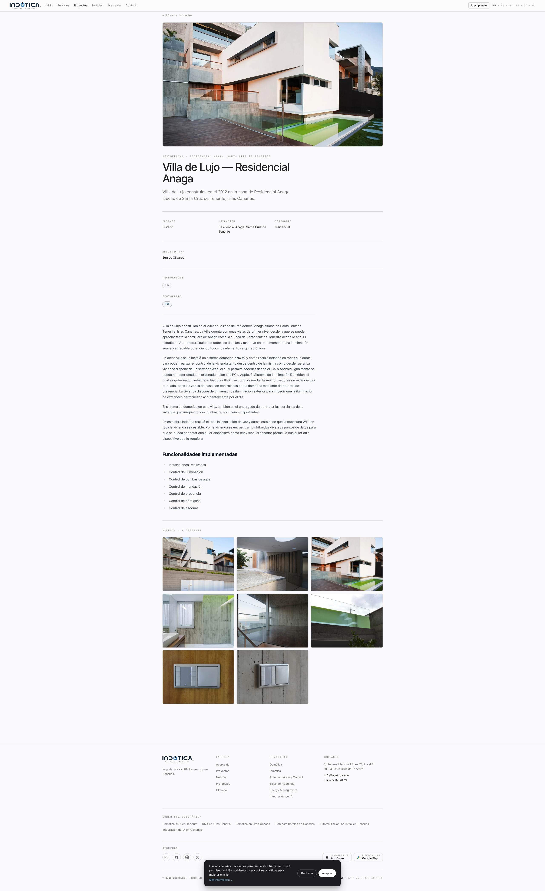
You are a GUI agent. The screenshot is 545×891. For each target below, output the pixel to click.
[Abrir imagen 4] (198, 621)
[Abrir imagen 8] (272, 677)
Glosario (221, 790)
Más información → (221, 879)
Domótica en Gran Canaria (252, 824)
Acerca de (114, 5)
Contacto (132, 5)
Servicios (63, 5)
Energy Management (283, 790)
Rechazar (307, 873)
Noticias (97, 5)
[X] (198, 857)
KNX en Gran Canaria (216, 824)
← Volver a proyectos (177, 15)
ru (533, 5)
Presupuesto (479, 5)
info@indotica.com (336, 775)
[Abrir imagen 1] (198, 564)
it (525, 5)
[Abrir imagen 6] (347, 621)
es (494, 5)
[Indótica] (25, 5)
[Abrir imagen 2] (272, 564)
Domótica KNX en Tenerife (180, 824)
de (510, 5)
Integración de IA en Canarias (182, 829)
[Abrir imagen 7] (198, 677)
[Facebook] (177, 857)
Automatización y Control (286, 777)
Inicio (49, 5)
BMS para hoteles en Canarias (295, 824)
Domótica (276, 764)
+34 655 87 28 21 (335, 780)
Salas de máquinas (282, 783)
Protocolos (223, 783)
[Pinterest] (187, 857)
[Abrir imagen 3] (347, 564)
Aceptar (327, 873)
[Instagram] (166, 857)
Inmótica (275, 771)
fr (517, 5)
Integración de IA (281, 796)
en (502, 5)
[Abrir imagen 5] (272, 621)
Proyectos (80, 5)
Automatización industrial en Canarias (344, 824)
